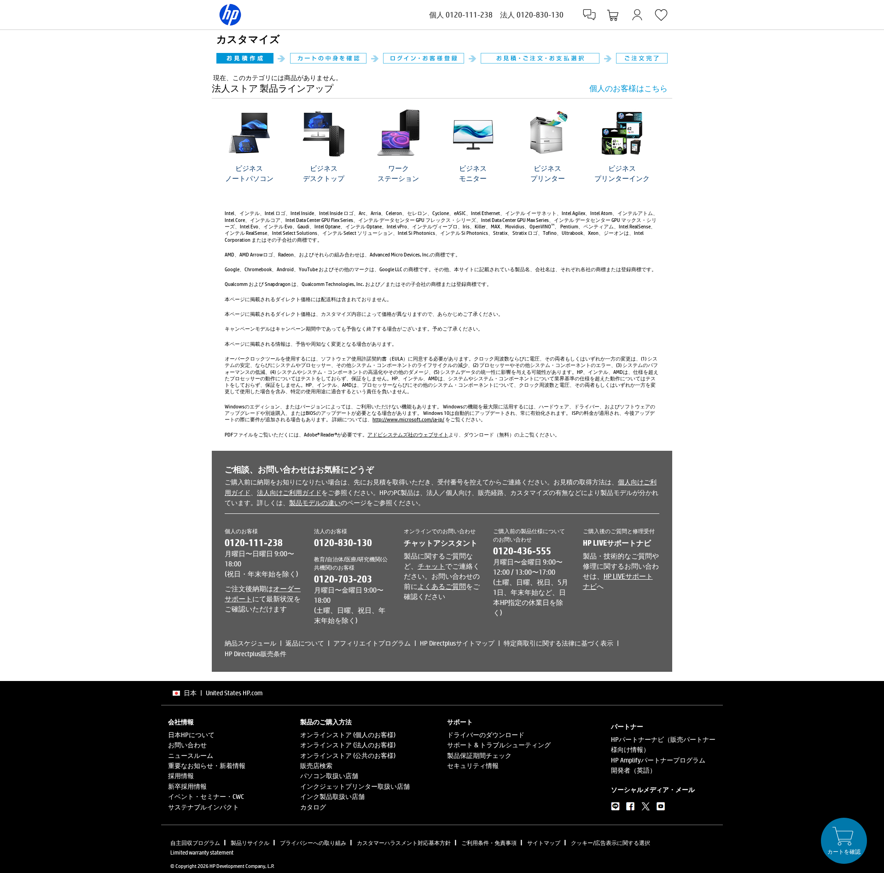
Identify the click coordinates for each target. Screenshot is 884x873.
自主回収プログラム (195, 842)
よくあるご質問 (442, 586)
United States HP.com (234, 693)
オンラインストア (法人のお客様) (347, 745)
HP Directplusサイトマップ (457, 643)
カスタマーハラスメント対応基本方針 (404, 842)
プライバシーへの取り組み (313, 842)
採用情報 (181, 776)
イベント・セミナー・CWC (206, 796)
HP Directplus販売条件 (255, 654)
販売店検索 (316, 765)
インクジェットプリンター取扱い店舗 (355, 786)
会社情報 (181, 722)
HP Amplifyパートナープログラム (658, 760)
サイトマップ (543, 842)
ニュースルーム (190, 755)
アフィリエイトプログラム (372, 643)
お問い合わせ (187, 745)
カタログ (313, 807)
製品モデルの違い (315, 502)
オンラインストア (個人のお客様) (347, 735)
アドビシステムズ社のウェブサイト (407, 434)
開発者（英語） (633, 770)
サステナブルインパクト (203, 807)
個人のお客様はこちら (628, 88)
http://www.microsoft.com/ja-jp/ (408, 419)
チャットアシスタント (440, 542)
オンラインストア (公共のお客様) (347, 755)
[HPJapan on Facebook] (630, 808)
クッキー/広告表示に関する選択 (610, 842)
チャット (431, 566)
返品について (304, 643)
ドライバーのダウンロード (485, 735)
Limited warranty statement (201, 852)
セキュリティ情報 (473, 765)
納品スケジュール (250, 643)
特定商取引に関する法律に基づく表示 (558, 643)
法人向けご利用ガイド (289, 492)
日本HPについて (191, 735)
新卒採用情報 (187, 786)
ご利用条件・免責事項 (489, 842)
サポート (460, 722)
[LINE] (615, 808)
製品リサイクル (250, 842)
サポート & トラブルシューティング (499, 745)
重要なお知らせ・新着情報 (206, 765)
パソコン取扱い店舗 (329, 776)
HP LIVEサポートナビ (617, 542)
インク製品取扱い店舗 (332, 796)
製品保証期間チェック (479, 755)
